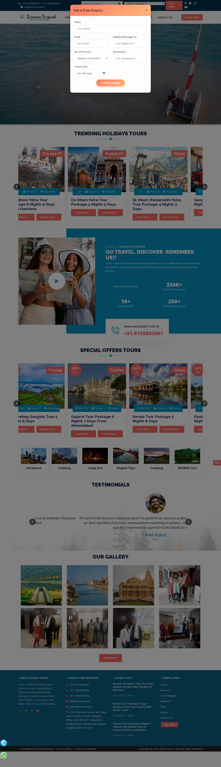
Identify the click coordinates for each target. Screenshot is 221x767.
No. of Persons (82, 51)
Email (77, 36)
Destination (119, 51)
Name (77, 22)
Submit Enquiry (110, 83)
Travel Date (81, 66)
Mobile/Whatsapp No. (125, 36)
